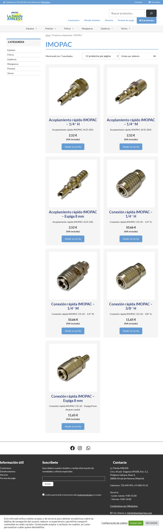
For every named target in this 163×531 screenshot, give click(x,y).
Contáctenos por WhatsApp (124, 506)
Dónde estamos (92, 20)
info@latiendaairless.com (139, 513)
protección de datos (85, 495)
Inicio (48, 35)
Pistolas (49, 28)
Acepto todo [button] (136, 523)
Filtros (67, 28)
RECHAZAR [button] (151, 523)
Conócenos (74, 20)
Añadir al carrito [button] (73, 146)
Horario (109, 20)
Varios (124, 28)
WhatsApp (45, 2)
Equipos (30, 28)
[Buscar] (151, 13)
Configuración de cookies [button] (115, 523)
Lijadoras (105, 28)
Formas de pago (126, 20)
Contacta (138, 2)
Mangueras (87, 28)
